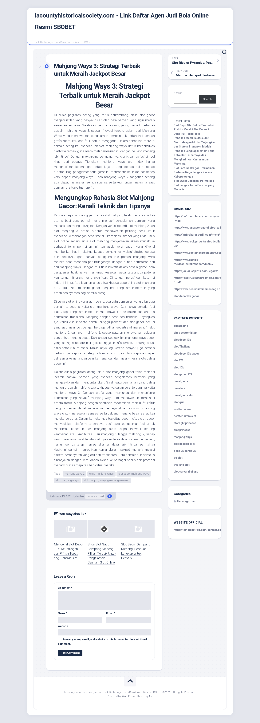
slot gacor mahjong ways (133, 473)
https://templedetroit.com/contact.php (198, 529)
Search (178, 92)
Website (63, 626)
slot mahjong (115, 372)
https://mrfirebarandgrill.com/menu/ (197, 234)
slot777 (178, 360)
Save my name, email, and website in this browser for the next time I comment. (102, 641)
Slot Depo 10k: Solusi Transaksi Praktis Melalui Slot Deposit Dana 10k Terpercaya (194, 129)
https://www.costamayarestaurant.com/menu (202, 252)
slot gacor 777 (183, 374)
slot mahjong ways (67, 480)
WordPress (128, 696)
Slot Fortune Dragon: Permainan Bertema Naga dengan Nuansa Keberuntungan (194, 172)
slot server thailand (186, 471)
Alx (150, 696)
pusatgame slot (184, 395)
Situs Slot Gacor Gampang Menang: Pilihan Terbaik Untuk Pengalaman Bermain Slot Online (102, 553)
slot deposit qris (184, 443)
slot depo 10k (182, 339)
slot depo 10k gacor (186, 296)
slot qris (179, 402)
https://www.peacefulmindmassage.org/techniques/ (206, 289)
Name (62, 613)
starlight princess (185, 423)
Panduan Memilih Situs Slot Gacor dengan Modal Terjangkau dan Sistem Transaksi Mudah (194, 142)
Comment (65, 587)
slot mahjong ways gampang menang (106, 480)
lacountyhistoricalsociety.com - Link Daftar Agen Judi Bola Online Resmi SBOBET (122, 21)
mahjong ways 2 (75, 473)
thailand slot (182, 464)
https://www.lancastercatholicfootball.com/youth (204, 227)
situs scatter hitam (186, 332)
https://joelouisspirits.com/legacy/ (196, 271)
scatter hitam (182, 409)
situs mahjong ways (101, 473)
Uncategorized (95, 496)
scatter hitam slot (185, 416)
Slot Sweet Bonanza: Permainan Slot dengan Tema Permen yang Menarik (194, 185)
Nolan (80, 496)
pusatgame (181, 325)
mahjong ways (183, 436)
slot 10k (179, 367)
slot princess (182, 429)
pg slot (178, 457)
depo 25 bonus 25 (185, 450)
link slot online (80, 288)
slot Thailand (182, 346)
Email (110, 613)
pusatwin (179, 388)
